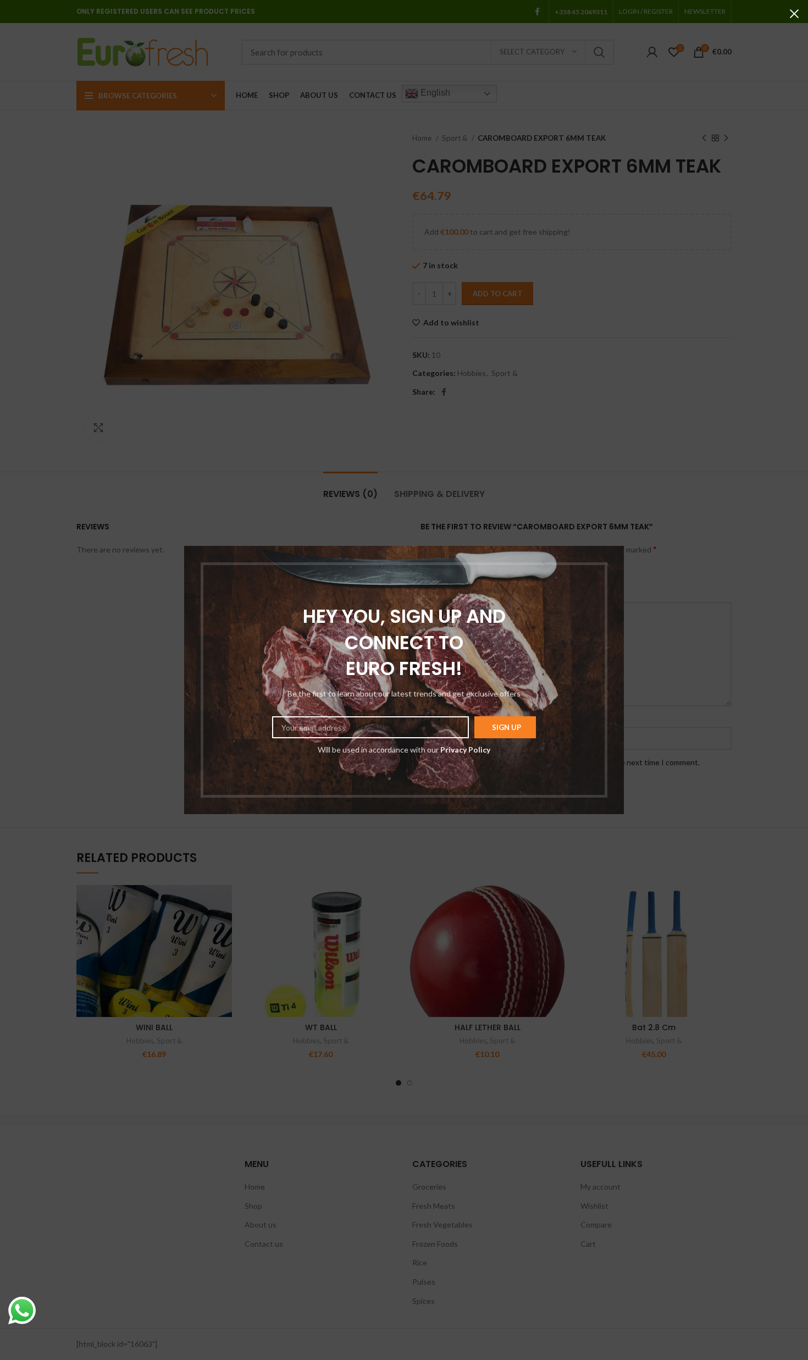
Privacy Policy (465, 749)
